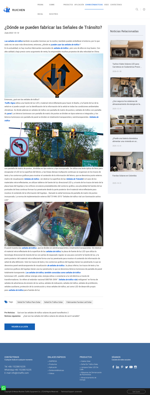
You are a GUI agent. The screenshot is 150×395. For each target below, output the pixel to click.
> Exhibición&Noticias (56, 370)
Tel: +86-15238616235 (14, 366)
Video (106, 5)
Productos (68, 5)
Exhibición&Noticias (94, 5)
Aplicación (79, 5)
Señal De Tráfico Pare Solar (28, 302)
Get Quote (136, 392)
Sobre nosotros (53, 9)
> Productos (52, 364)
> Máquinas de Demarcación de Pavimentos (91, 373)
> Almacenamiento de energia (88, 379)
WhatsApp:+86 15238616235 (17, 370)
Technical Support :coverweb (71, 392)
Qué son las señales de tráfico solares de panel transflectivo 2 (36, 313)
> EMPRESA (52, 361)
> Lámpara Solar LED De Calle (89, 368)
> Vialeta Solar (85, 361)
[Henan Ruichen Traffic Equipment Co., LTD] (14, 9)
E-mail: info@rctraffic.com (16, 373)
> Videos (51, 373)
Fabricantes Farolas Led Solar (79, 302)
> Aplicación (52, 367)
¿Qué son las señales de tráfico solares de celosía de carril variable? (42, 316)
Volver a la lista (19, 327)
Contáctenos (116, 5)
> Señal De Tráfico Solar (89, 364)
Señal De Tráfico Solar (53, 302)
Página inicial (40, 9)
